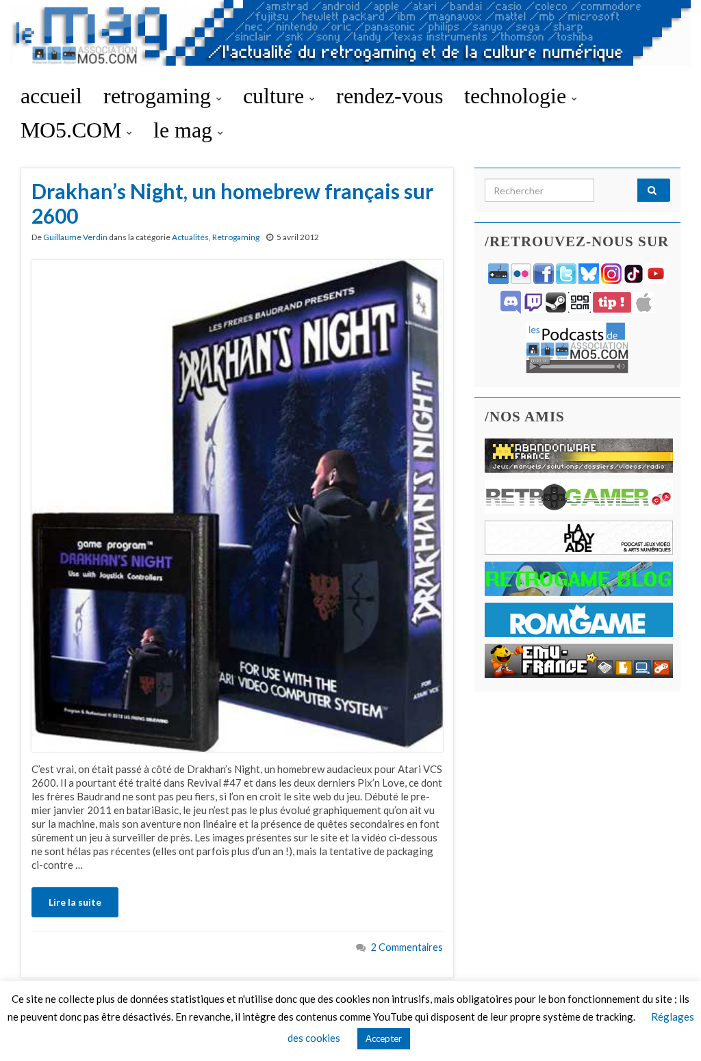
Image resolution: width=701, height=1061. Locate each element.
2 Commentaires (407, 947)
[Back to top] (670, 1030)
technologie (518, 95)
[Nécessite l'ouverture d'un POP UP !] (577, 345)
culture (276, 95)
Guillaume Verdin (75, 237)
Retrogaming (235, 237)
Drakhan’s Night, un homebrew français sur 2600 (232, 203)
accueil (51, 95)
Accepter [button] (384, 1038)
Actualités (190, 237)
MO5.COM (74, 130)
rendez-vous (389, 95)
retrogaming (159, 95)
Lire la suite (75, 902)
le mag (185, 130)
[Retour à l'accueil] (350, 39)
